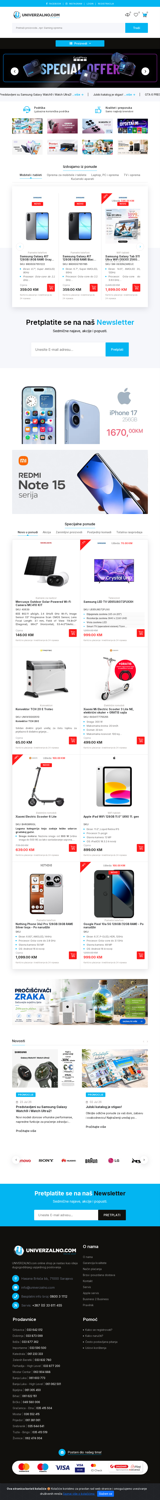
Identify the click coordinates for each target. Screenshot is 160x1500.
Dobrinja (18, 1335)
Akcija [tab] (47, 532)
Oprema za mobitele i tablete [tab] (66, 175)
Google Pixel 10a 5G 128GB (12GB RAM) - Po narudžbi (114, 925)
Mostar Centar (22, 1372)
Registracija (106, 3)
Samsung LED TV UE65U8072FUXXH (108, 601)
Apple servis (91, 1293)
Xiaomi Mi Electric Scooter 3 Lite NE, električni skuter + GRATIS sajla (109, 710)
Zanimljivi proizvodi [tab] (69, 532)
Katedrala (19, 1353)
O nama (88, 1257)
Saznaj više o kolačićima (79, 1493)
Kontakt (87, 1281)
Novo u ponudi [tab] (28, 532)
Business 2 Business (96, 1299)
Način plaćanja (92, 1269)
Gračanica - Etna (23, 1408)
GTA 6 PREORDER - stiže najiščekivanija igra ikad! (105, 1107)
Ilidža (16, 1341)
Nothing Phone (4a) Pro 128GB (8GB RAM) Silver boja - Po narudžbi (44, 925)
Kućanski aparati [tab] (82, 178)
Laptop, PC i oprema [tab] (105, 175)
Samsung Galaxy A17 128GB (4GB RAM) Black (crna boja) (36, 260)
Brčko (16, 1402)
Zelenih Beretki (22, 1359)
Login (90, 3)
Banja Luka (20, 1378)
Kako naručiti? (94, 1335)
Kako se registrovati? (98, 1329)
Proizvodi (80, 43)
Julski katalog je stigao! (34, 1107)
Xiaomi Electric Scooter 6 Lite (36, 816)
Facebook (55, 3)
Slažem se (105, 1493)
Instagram (75, 3)
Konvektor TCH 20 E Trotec (34, 709)
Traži (136, 28)
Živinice (18, 1438)
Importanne (20, 1347)
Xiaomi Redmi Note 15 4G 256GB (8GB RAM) (122, 258)
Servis (87, 1287)
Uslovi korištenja (95, 1347)
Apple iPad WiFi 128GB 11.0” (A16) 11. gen (111, 816)
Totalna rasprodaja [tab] (129, 532)
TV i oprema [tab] (132, 175)
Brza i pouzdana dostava (99, 1275)
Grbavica (18, 1329)
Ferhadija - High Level (27, 1366)
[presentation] (15, 71)
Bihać (16, 1396)
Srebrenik (19, 1426)
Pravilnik (88, 1305)
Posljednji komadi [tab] (99, 532)
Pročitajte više (26, 1127)
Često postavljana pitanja (101, 1341)
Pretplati (112, 1215)
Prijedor (18, 1420)
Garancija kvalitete (95, 1263)
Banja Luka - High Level (28, 1384)
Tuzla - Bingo (21, 1432)
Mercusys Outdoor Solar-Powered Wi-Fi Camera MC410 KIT (43, 603)
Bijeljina (17, 1390)
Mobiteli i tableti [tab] (31, 175)
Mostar (17, 1414)
